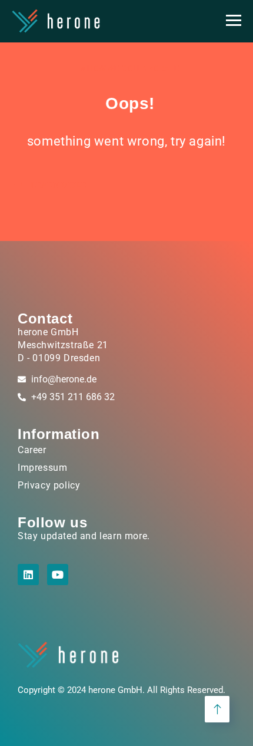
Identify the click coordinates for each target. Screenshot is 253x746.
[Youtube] (57, 574)
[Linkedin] (28, 574)
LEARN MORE (57, 185)
